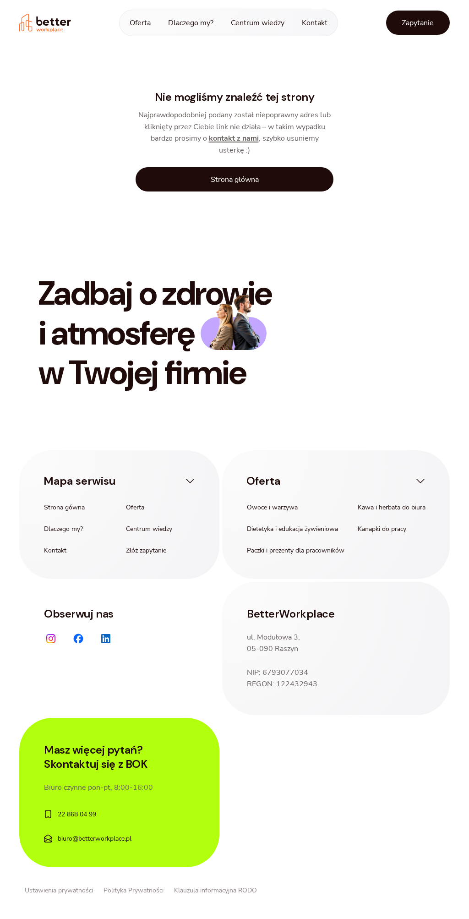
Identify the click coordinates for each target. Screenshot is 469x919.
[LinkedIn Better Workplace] (105, 638)
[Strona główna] (45, 23)
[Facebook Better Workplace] (78, 638)
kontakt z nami (234, 138)
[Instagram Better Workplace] (50, 638)
